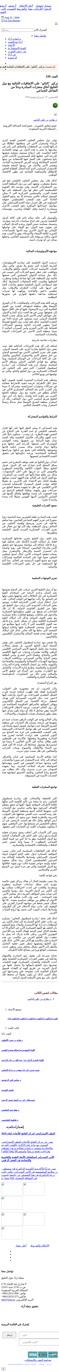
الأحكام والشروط (39, 1245)
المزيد (9, 1126)
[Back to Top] (3, 1369)
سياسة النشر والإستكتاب (37, 1360)
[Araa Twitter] (12, 1253)
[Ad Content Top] (29, 20)
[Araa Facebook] (12, 1250)
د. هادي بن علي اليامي (45, 119)
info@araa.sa (8, 1299)
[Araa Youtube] (8, 68)
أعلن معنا (20, 1245)
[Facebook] (8, 62)
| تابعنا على (20, 1260)
